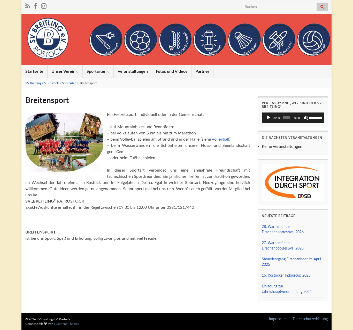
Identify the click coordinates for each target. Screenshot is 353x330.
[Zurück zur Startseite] (176, 39)
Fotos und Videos (171, 71)
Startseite (34, 71)
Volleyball (220, 139)
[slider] (315, 117)
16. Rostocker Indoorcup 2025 (286, 275)
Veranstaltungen (133, 71)
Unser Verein (63, 71)
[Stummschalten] (306, 117)
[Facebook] (35, 6)
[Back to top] (341, 318)
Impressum (278, 319)
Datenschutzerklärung (310, 319)
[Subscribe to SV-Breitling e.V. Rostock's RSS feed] (27, 6)
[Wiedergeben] (268, 117)
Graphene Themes (66, 323)
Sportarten (97, 71)
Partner (202, 71)
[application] (293, 117)
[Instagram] (44, 6)
